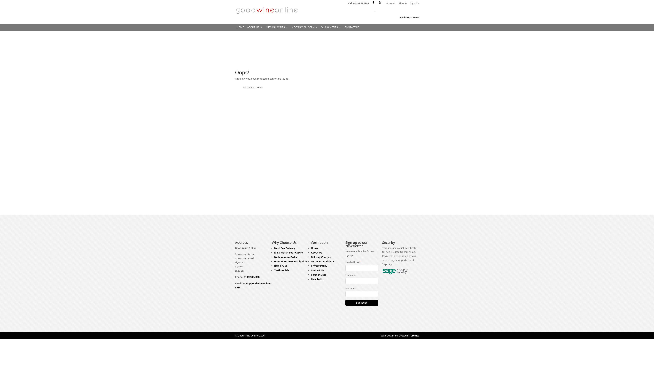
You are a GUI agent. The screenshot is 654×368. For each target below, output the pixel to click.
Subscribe (362, 302)
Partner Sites (318, 274)
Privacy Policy (319, 265)
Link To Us (317, 279)
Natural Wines (275, 27)
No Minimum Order (285, 257)
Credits (415, 335)
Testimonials (281, 270)
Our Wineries (329, 27)
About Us (253, 27)
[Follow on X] (380, 2)
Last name (350, 288)
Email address (353, 262)
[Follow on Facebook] (373, 2)
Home (240, 27)
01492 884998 (252, 277)
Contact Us (352, 27)
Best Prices (280, 265)
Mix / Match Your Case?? (288, 252)
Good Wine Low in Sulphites (290, 261)
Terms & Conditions (322, 261)
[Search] (373, 10)
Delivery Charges (321, 257)
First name (350, 275)
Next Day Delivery (303, 27)
